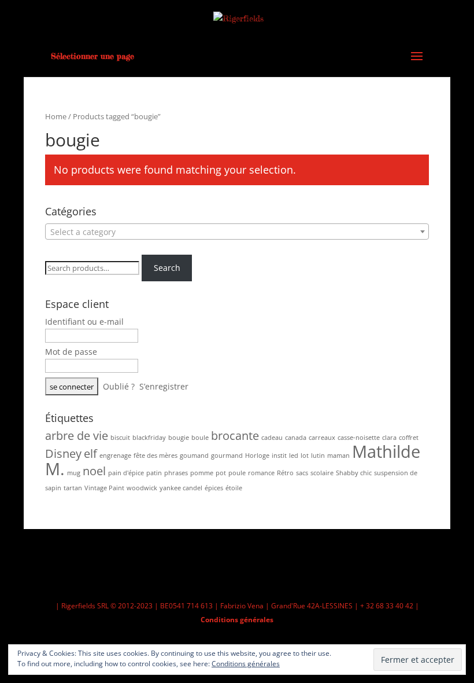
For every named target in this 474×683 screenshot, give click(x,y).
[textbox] (237, 232)
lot (305, 455)
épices (214, 488)
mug (73, 473)
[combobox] (237, 231)
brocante (235, 435)
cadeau (272, 438)
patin (154, 473)
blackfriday (149, 438)
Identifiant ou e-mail (84, 321)
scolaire (322, 473)
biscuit (120, 438)
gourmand (227, 455)
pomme (201, 473)
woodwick (142, 488)
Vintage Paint (104, 488)
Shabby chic (354, 473)
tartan (73, 488)
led (293, 455)
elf (90, 453)
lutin (318, 455)
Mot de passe (71, 351)
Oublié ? (119, 386)
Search (167, 267)
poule (237, 473)
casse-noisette (359, 438)
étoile (233, 488)
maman (338, 455)
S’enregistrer (163, 386)
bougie (178, 438)
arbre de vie (76, 435)
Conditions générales (237, 620)
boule (200, 438)
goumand (194, 455)
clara (389, 438)
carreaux (322, 438)
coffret (409, 438)
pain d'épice (126, 473)
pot (221, 473)
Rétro (285, 473)
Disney (63, 453)
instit (279, 455)
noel (94, 471)
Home (55, 116)
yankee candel (181, 488)
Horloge (257, 455)
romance (261, 473)
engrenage (115, 455)
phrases (176, 473)
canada (295, 438)
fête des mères (155, 455)
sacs (302, 473)
